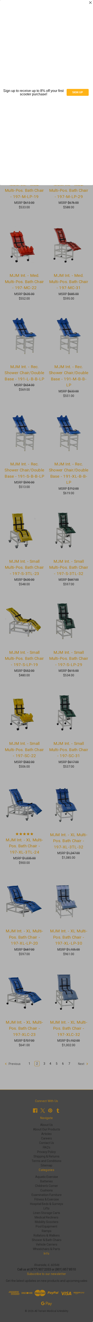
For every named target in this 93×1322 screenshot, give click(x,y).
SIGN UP (77, 92)
